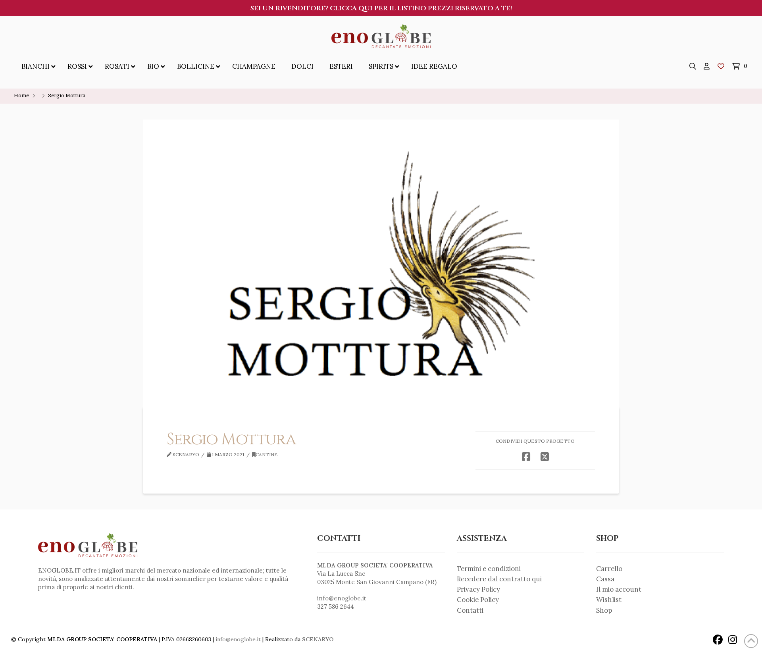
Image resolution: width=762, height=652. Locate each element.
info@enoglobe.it (341, 598)
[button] (693, 66)
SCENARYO (317, 639)
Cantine (267, 454)
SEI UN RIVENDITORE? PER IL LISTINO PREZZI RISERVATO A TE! (381, 8)
